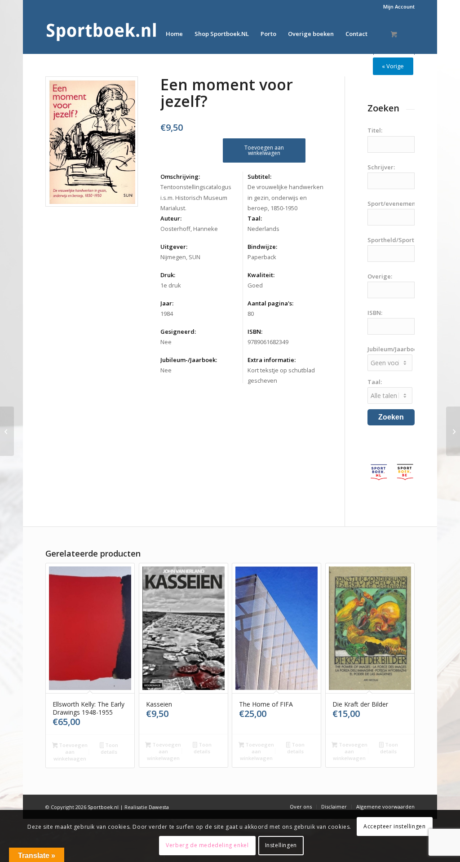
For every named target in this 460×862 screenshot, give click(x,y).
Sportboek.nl (103, 807)
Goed (255, 285)
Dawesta (159, 807)
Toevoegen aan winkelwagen (264, 150)
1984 (166, 313)
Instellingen (281, 845)
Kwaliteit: (261, 275)
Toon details (109, 748)
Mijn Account (399, 6)
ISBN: (255, 331)
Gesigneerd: (178, 331)
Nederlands (263, 229)
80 (251, 313)
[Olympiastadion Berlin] (7, 431)
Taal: (255, 218)
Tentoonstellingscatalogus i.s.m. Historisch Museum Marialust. (195, 197)
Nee (166, 342)
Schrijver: (381, 167)
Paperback (262, 257)
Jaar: (166, 303)
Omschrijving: (180, 176)
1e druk (170, 285)
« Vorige (393, 66)
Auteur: (170, 218)
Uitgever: (173, 247)
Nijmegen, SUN (180, 257)
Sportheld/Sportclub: (397, 240)
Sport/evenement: (393, 203)
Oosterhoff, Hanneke (189, 229)
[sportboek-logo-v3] (101, 33)
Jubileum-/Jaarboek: (188, 360)
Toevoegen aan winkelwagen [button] (70, 752)
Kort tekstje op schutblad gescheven (281, 375)
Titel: (374, 130)
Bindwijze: (262, 247)
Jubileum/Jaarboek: (394, 349)
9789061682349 (268, 342)
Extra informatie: (272, 360)
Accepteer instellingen (394, 826)
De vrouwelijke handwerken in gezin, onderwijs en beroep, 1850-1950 (285, 197)
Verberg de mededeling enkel (207, 845)
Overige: (379, 276)
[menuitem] (397, 6)
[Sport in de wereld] (453, 431)
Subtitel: (259, 176)
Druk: (167, 275)
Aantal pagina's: (270, 303)
